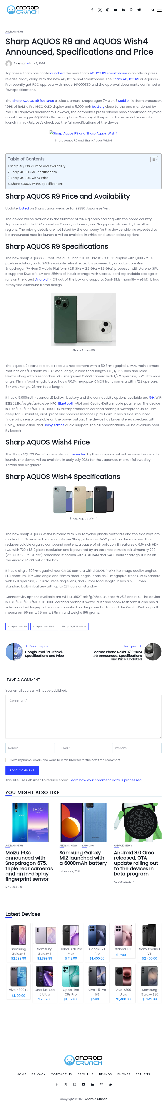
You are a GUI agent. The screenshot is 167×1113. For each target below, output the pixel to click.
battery (98, 106)
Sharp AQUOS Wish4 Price (29, 178)
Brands (105, 1074)
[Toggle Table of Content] (152, 159)
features (47, 100)
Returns (143, 1074)
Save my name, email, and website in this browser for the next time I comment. (65, 760)
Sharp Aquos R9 (17, 626)
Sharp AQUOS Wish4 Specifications (37, 184)
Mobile (123, 100)
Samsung (88, 845)
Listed (24, 208)
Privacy (39, 1074)
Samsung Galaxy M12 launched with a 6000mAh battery (83, 857)
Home (21, 1074)
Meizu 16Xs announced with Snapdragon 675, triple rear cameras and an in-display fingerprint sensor (29, 865)
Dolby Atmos (54, 425)
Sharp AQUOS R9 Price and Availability (37, 166)
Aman (22, 63)
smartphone (117, 73)
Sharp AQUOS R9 (126, 79)
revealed (79, 454)
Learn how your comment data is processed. (106, 780)
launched (57, 73)
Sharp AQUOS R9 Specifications (34, 172)
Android (41, 279)
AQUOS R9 (98, 73)
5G (151, 397)
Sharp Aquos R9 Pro (44, 626)
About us (85, 1074)
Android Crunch (96, 1099)
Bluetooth (66, 403)
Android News (14, 32)
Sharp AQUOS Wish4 (74, 626)
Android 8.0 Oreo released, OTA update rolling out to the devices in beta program (136, 863)
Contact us (61, 1074)
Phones (124, 1074)
